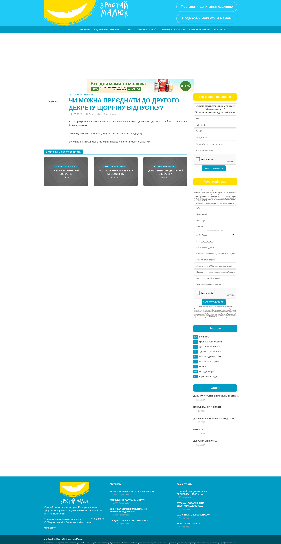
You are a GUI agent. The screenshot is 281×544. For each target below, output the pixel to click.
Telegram (51, 522)
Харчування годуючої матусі (127, 500)
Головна (85, 30)
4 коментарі (184, 518)
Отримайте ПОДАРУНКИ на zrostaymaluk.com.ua (192, 492)
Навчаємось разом (173, 30)
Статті (128, 30)
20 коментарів (185, 497)
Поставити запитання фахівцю (207, 6)
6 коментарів (184, 509)
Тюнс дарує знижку (188, 524)
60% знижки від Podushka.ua (193, 515)
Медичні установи (199, 30)
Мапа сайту (50, 527)
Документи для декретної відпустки (165, 172)
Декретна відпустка (205, 441)
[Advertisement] (140, 55)
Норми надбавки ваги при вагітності (132, 491)
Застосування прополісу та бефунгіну (115, 172)
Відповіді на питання (106, 30)
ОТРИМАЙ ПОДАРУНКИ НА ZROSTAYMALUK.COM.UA (190, 504)
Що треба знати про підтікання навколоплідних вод (128, 510)
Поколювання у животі (207, 407)
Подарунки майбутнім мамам (207, 18)
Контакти (219, 30)
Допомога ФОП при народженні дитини (216, 396)
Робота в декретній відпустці (66, 172)
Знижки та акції (147, 30)
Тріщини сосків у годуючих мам (129, 520)
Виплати (198, 429)
